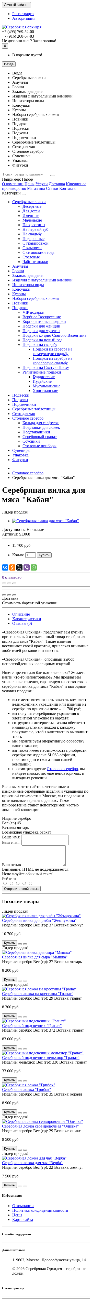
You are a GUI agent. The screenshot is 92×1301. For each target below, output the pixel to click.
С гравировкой (35, 243)
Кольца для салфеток (40, 423)
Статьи (52, 188)
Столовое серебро (27, 418)
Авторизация (23, 18)
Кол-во (18, 555)
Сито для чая (23, 413)
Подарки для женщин (41, 326)
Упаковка (20, 455)
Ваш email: (11, 842)
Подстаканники (36, 432)
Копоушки (21, 289)
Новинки (20, 303)
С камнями (32, 248)
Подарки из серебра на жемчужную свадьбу (52, 351)
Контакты (67, 188)
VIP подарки (33, 312)
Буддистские (44, 377)
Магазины (36, 188)
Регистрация (23, 14)
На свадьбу (32, 234)
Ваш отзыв (11, 864)
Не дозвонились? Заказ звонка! (29, 41)
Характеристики (26, 619)
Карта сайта (22, 1219)
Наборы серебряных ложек (35, 298)
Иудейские (42, 381)
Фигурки (20, 459)
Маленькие (32, 220)
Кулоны (19, 294)
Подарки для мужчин (41, 331)
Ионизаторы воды (28, 284)
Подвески (20, 395)
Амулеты (20, 266)
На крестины (33, 225)
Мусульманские (46, 386)
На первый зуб (35, 229)
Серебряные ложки (29, 202)
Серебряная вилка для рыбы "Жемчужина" (39, 920)
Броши (18, 271)
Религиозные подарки (41, 372)
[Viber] (27, 567)
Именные (30, 215)
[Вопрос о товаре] (4, 583)
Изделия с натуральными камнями (42, 280)
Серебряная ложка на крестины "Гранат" (37, 993)
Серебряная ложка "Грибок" (26, 1089)
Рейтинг (9, 878)
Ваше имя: (11, 837)
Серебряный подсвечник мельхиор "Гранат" (40, 1057)
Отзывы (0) (22, 623)
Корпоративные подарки (44, 321)
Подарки (20, 307)
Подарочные (33, 238)
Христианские (45, 390)
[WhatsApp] (34, 567)
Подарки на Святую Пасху (45, 367)
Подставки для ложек (41, 427)
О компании (13, 184)
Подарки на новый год (42, 340)
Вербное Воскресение (41, 317)
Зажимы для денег (28, 275)
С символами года (38, 252)
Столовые (31, 257)
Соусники (31, 441)
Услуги (42, 184)
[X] (19, 567)
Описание (21, 614)
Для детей (31, 211)
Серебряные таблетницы (33, 409)
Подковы (20, 400)
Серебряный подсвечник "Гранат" (32, 1025)
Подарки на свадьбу (39, 344)
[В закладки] (9, 583)
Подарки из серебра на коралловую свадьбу (52, 360)
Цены (29, 184)
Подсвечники (24, 404)
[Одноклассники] (12, 567)
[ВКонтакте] (5, 567)
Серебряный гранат (39, 436)
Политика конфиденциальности (40, 1210)
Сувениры (21, 450)
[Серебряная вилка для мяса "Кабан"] (45, 521)
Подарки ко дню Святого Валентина (54, 335)
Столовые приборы (39, 446)
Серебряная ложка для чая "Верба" (32, 1163)
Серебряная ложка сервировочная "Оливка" (40, 1126)
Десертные (31, 206)
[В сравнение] (14, 583)
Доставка (57, 184)
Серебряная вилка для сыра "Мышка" (35, 957)
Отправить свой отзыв (21, 889)
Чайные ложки (35, 261)
